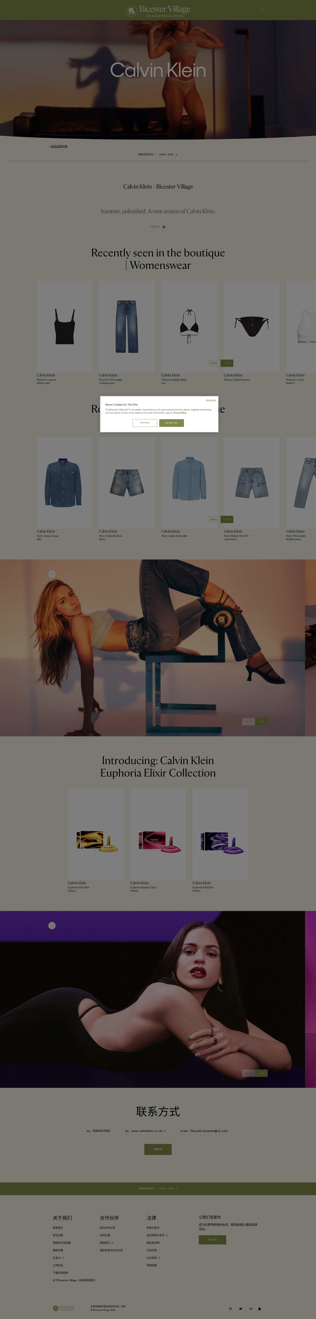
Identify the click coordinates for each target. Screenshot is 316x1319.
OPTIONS (145, 423)
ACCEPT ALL (171, 423)
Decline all (211, 400)
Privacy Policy (180, 413)
